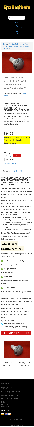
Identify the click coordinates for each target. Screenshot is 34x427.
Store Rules (5, 406)
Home (17, 22)
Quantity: (7, 153)
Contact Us (5, 383)
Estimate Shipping (10, 163)
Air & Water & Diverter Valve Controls (16, 47)
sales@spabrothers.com (11, 391)
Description (7, 171)
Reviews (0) (18, 171)
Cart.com (22, 425)
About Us (4, 404)
